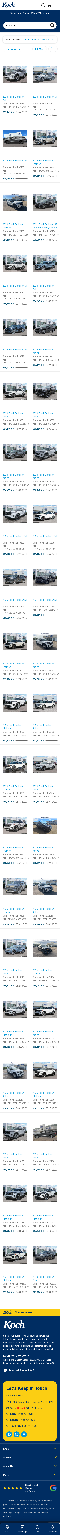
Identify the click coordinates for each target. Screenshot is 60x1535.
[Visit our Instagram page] (17, 1434)
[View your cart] (49, 5)
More (6, 1475)
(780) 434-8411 (25, 1413)
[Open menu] (56, 5)
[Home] (8, 5)
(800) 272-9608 (29, 1425)
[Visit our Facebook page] (9, 1434)
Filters (39, 49)
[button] (53, 49)
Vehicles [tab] (12, 39)
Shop (6, 1448)
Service (7, 1457)
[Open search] (43, 5)
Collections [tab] (31, 39)
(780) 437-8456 (28, 1419)
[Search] (52, 25)
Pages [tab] (47, 39)
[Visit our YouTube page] (24, 1434)
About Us (8, 1466)
